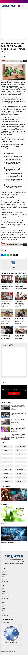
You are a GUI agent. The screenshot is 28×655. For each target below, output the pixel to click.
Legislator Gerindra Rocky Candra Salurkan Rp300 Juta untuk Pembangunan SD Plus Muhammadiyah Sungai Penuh (13, 164)
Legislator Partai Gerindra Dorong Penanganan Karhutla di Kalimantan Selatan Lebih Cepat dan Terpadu (21, 286)
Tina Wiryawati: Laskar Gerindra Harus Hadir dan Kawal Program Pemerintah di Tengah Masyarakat (7, 286)
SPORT (18, 477)
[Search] (26, 1)
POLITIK (7, 39)
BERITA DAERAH (21, 446)
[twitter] (5, 255)
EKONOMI (19, 450)
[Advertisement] (14, 24)
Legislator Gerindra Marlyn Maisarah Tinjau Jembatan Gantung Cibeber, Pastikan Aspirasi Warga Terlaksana (14, 175)
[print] (11, 255)
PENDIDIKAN (20, 469)
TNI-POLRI (6, 481)
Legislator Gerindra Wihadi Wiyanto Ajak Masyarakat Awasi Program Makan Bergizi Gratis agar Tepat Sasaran (14, 169)
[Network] (19, 6)
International (4, 578)
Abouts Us (9, 561)
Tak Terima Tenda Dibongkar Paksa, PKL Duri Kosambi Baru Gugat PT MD (18, 407)
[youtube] (8, 2)
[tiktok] (10, 2)
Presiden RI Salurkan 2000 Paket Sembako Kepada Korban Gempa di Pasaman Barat (18, 421)
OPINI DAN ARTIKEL (8, 469)
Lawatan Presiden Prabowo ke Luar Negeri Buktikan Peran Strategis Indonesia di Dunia (18, 436)
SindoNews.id (12, 81)
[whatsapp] (8, 255)
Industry (3, 576)
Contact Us (14, 561)
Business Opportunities (7, 579)
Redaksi (7, 563)
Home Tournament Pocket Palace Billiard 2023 (18, 414)
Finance (3, 572)
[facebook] (1, 2)
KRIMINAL (6, 465)
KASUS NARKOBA (8, 462)
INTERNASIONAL (21, 458)
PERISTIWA (6, 473)
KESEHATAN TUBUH (21, 462)
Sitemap (12, 563)
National (4, 571)
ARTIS (5, 446)
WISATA (19, 481)
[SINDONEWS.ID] (8, 7)
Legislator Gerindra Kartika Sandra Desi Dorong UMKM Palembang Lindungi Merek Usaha (14, 181)
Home (4, 561)
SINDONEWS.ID (12, 651)
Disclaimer (17, 563)
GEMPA (5, 454)
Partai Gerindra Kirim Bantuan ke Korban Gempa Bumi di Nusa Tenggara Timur (6, 303)
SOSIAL (5, 477)
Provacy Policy (21, 561)
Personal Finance (5, 581)
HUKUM (19, 454)
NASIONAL (19, 465)
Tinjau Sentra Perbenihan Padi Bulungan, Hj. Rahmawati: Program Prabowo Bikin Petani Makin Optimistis (14, 186)
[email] (14, 255)
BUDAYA (6, 450)
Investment (4, 574)
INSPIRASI (6, 458)
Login (21, 563)
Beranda (3, 39)
